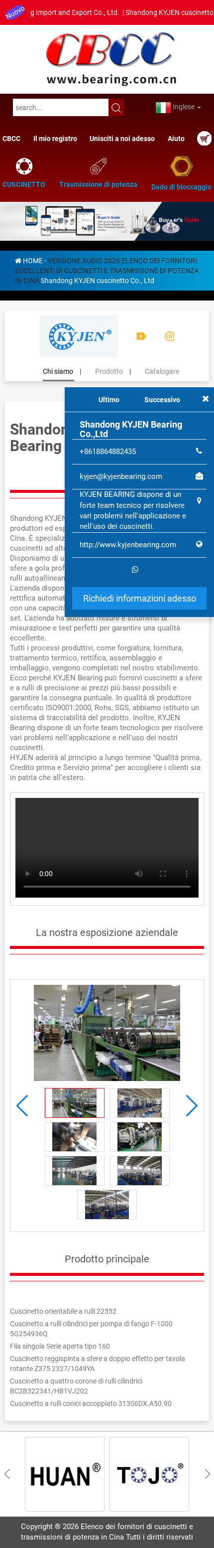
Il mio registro (55, 139)
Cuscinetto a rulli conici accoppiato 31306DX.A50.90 (91, 1400)
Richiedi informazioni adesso (139, 598)
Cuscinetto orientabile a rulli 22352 (63, 1308)
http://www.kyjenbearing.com (128, 544)
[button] (192, 1103)
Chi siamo (58, 368)
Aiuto (176, 139)
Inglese (183, 107)
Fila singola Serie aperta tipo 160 (60, 1343)
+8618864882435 (108, 451)
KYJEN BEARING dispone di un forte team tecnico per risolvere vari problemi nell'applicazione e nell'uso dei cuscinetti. (133, 510)
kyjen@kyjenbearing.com (121, 476)
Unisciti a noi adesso (122, 139)
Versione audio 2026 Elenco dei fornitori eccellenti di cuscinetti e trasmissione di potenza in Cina (107, 268)
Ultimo (109, 400)
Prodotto (109, 368)
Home (33, 258)
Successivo (162, 400)
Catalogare (162, 368)
